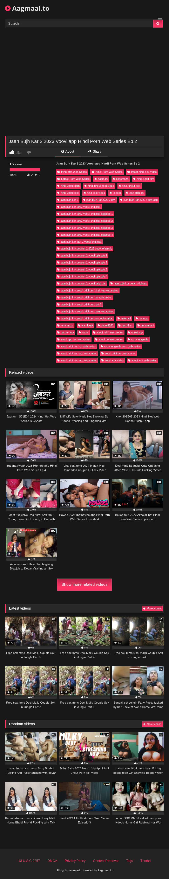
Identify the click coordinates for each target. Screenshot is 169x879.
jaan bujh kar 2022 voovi (100, 199)
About (69, 151)
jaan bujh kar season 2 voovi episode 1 (84, 255)
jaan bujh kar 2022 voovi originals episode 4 (87, 234)
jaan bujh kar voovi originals (130, 283)
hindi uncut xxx (70, 192)
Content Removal (106, 861)
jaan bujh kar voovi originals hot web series (86, 297)
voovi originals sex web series (78, 353)
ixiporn (117, 192)
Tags (129, 861)
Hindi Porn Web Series (109, 171)
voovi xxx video (114, 360)
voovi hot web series (111, 339)
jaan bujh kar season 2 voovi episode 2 (84, 262)
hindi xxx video (96, 192)
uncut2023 (107, 325)
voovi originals (139, 339)
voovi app (137, 332)
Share (97, 151)
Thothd (145, 861)
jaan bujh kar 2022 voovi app (140, 199)
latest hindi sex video (144, 171)
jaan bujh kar (136, 192)
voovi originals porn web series (122, 346)
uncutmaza (67, 332)
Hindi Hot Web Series (74, 171)
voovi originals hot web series (78, 346)
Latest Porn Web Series (75, 178)
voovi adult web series (109, 332)
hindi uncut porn (70, 185)
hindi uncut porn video (101, 185)
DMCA (52, 861)
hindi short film (145, 178)
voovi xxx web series (144, 360)
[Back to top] (156, 867)
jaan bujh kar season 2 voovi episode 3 (84, 269)
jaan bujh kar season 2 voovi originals (83, 283)
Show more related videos (84, 584)
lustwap (143, 318)
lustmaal (126, 318)
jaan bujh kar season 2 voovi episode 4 (84, 276)
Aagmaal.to (30, 8)
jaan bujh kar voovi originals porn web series (87, 311)
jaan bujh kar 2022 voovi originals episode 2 (87, 220)
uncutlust (127, 325)
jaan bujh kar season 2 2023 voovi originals (86, 248)
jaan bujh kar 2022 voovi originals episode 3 (87, 227)
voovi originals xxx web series (78, 360)
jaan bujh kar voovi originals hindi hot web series (89, 290)
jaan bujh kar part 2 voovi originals (81, 241)
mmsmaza (67, 325)
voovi (85, 332)
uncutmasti (147, 325)
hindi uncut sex (131, 185)
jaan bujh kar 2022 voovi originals (80, 206)
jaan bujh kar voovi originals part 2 (81, 304)
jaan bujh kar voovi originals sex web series (87, 318)
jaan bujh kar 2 (69, 199)
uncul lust (87, 325)
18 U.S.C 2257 (29, 861)
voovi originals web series (120, 353)
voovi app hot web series (75, 339)
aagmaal (103, 178)
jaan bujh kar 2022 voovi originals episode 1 (87, 213)
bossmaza (122, 178)
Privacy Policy (75, 861)
